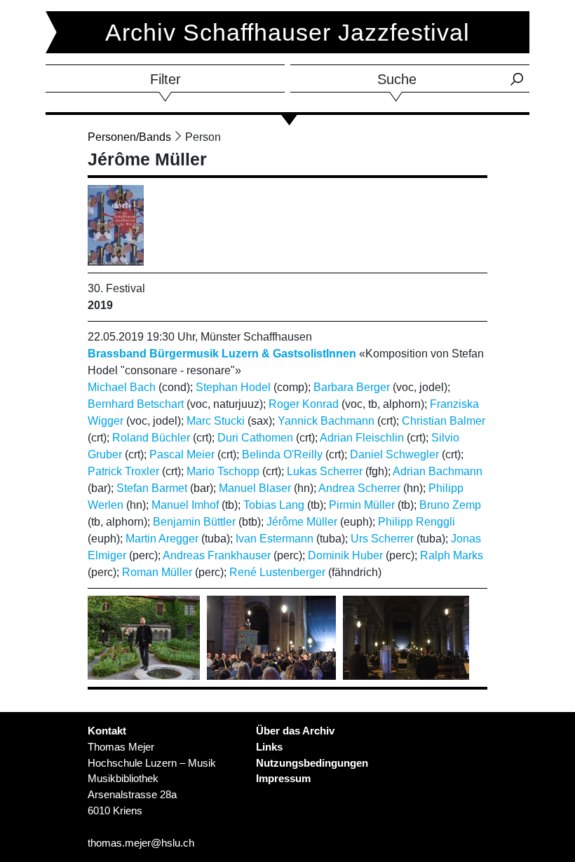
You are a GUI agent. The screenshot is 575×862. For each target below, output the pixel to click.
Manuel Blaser (255, 488)
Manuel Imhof (185, 505)
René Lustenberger (277, 572)
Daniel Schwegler (394, 454)
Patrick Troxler (123, 471)
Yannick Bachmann (326, 421)
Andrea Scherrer (359, 488)
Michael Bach (122, 387)
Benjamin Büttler (194, 522)
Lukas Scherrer (325, 471)
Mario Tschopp (223, 471)
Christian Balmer (443, 421)
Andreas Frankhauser (217, 555)
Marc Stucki (216, 421)
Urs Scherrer (382, 539)
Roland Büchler (151, 438)
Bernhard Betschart (136, 404)
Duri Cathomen (255, 438)
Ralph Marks (451, 555)
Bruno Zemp (450, 505)
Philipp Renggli (416, 522)
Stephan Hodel (233, 387)
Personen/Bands (129, 137)
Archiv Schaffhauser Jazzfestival (287, 32)
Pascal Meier (182, 454)
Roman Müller (157, 572)
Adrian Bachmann (437, 471)
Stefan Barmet (151, 488)
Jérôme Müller (301, 522)
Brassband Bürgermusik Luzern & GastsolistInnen (222, 354)
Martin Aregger (162, 539)
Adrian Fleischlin (362, 438)
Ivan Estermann (274, 539)
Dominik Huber (345, 555)
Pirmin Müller (362, 505)
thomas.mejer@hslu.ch (141, 843)
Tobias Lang (273, 505)
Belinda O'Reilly (282, 454)
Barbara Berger (351, 387)
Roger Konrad (304, 404)
